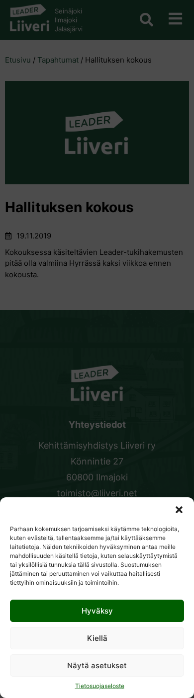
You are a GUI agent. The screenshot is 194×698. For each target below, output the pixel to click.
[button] (179, 510)
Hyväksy (97, 611)
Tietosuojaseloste (99, 686)
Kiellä (97, 638)
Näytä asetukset (97, 665)
